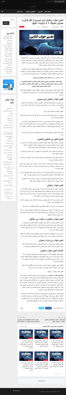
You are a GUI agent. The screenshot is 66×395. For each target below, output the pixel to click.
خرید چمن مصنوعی (7, 176)
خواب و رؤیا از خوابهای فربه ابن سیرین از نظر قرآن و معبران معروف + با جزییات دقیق (29, 320)
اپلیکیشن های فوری (7, 111)
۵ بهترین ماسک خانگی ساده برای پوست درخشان (8, 55)
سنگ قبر (10, 116)
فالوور (11, 113)
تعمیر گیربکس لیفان (7, 162)
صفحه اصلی (47, 12)
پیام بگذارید (41, 381)
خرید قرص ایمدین (8, 189)
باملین (33, 6)
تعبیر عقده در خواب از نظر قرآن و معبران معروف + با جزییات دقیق (55, 320)
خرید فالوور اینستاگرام (9, 119)
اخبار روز (40, 12)
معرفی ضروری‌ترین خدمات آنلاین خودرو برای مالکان (7, 38)
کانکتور (10, 178)
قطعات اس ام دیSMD (9, 158)
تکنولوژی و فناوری (30, 12)
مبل (11, 106)
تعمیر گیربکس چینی (7, 165)
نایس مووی (9, 108)
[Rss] (13, 390)
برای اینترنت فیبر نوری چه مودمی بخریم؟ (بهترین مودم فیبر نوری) (7, 62)
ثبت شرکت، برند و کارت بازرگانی (8, 168)
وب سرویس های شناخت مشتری (8, 193)
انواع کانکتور (9, 155)
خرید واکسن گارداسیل (9, 172)
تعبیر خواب (22, 26)
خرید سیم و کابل (8, 150)
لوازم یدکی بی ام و (8, 153)
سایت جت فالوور (8, 125)
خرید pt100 (9, 141)
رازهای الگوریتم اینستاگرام (8, 137)
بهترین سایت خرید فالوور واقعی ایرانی (8, 133)
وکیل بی (10, 123)
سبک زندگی (20, 12)
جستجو (12, 20)
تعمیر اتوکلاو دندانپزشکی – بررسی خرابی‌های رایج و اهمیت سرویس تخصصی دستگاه (7, 46)
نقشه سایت (50, 1)
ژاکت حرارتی (9, 143)
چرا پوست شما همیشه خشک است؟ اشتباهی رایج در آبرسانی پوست (7, 70)
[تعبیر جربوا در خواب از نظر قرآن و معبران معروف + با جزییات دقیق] (56, 356)
